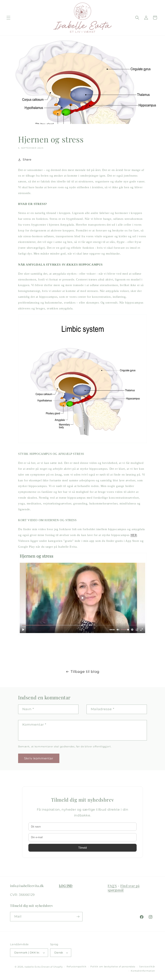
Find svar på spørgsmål (123, 888)
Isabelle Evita (33, 966)
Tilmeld (82, 847)
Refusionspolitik (76, 966)
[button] (8, 17)
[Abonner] (77, 916)
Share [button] (27, 159)
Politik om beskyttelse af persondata (112, 966)
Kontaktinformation (143, 970)
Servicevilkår (147, 966)
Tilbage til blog (85, 671)
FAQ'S (112, 886)
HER (134, 535)
